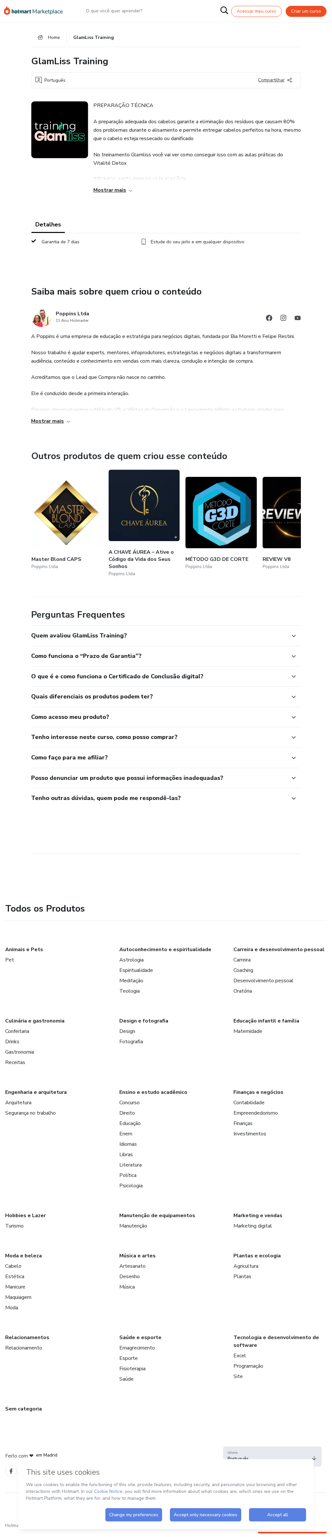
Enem (125, 1133)
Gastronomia (19, 1052)
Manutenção (133, 1225)
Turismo (14, 1225)
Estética (14, 1276)
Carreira (242, 959)
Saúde (126, 1379)
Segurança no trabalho (30, 1113)
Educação (130, 1123)
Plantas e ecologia (257, 1255)
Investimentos (249, 1133)
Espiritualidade (136, 970)
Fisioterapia (132, 1368)
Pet (9, 959)
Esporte (128, 1358)
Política (127, 1175)
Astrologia (131, 959)
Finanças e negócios (258, 1092)
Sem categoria (23, 1408)
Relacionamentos (27, 1337)
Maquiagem (18, 1297)
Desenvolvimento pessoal (263, 980)
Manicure (15, 1286)
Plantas (242, 1276)
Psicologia (131, 1185)
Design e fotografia (143, 1020)
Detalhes (48, 224)
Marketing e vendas (257, 1215)
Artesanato (132, 1266)
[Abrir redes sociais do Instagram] (283, 319)
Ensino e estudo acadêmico (153, 1092)
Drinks (12, 1041)
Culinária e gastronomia (35, 1020)
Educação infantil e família (266, 1020)
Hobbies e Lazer (25, 1215)
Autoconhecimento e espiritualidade (165, 949)
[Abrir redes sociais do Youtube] (297, 319)
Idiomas (128, 1144)
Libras (126, 1154)
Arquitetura (18, 1102)
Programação (248, 1366)
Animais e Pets (24, 949)
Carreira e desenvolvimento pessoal (279, 949)
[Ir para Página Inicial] (36, 11)
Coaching (243, 970)
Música (127, 1286)
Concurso (129, 1102)
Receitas (15, 1062)
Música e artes (137, 1255)
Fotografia (131, 1041)
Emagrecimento (137, 1347)
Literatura (130, 1164)
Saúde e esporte (140, 1337)
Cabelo (13, 1266)
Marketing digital (252, 1225)
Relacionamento (23, 1347)
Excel (239, 1355)
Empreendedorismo (255, 1113)
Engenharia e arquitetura (36, 1092)
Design (127, 1031)
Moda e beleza (23, 1255)
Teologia (129, 991)
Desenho (129, 1276)
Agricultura (245, 1266)
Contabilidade (249, 1102)
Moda (11, 1307)
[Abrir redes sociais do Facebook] (269, 319)
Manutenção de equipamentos (157, 1215)
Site (238, 1376)
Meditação (131, 980)
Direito (127, 1113)
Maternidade (247, 1031)
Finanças (243, 1123)
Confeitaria (17, 1031)
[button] (159, 635)
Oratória (242, 991)
